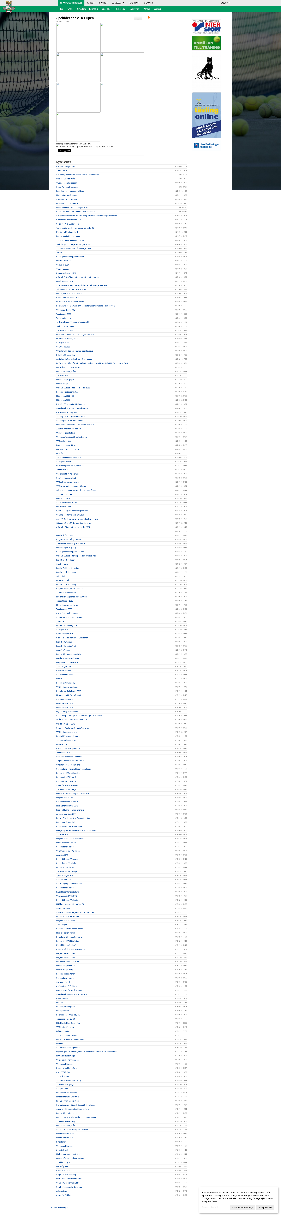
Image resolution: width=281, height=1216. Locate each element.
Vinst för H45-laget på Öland (68, 765)
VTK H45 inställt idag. (65, 1027)
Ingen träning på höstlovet (67, 711)
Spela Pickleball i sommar (67, 187)
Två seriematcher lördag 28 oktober (71, 289)
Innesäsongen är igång (66, 548)
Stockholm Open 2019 (65, 724)
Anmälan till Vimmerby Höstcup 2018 (71, 994)
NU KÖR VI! (61, 453)
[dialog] (238, 1200)
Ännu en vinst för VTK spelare (68, 429)
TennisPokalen (62, 470)
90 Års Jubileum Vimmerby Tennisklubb (73, 322)
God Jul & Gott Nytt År (65, 179)
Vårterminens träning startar (68, 1048)
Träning (102, 3)
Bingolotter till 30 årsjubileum (68, 539)
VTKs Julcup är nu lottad (66, 502)
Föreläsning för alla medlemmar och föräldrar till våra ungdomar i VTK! (85, 306)
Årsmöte (60, 621)
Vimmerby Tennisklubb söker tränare (71, 437)
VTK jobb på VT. (63, 1088)
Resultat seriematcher (65, 974)
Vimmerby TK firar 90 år (66, 310)
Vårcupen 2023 (62, 343)
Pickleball (60, 679)
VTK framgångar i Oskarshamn (69, 884)
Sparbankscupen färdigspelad (69, 1187)
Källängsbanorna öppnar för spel (70, 552)
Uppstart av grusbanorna (66, 195)
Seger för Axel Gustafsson (67, 224)
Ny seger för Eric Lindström (67, 1097)
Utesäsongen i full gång (66, 433)
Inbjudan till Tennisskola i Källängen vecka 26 (75, 334)
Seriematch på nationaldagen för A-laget (73, 769)
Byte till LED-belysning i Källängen (70, 404)
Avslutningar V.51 (63, 666)
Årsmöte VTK (61, 170)
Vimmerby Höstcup (64, 1064)
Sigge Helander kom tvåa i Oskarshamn (73, 638)
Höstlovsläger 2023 (64, 281)
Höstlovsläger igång (64, 970)
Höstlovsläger (62, 384)
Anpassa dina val (210, 1207)
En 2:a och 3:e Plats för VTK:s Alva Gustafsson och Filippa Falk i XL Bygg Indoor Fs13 (92, 363)
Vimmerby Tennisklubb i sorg (68, 1080)
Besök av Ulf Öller (63, 670)
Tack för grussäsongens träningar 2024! (73, 244)
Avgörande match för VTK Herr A (70, 761)
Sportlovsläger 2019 (64, 875)
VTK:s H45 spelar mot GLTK (67, 1183)
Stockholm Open (63, 1162)
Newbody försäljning (65, 535)
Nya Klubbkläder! (63, 507)
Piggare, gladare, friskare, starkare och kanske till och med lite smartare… (87, 1052)
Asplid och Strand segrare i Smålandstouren (75, 912)
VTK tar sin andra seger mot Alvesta (71, 486)
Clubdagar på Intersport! (66, 183)
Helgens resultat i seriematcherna (70, 839)
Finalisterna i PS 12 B (65, 1134)
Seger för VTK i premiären (67, 785)
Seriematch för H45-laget (66, 871)
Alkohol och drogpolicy (66, 593)
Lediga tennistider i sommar (68, 236)
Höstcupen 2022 (63, 400)
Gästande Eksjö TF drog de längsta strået (73, 523)
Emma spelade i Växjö (65, 1056)
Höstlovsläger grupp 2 (65, 379)
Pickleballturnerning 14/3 (66, 625)
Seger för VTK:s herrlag (66, 1175)
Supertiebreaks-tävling (65, 1121)
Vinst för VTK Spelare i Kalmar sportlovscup (74, 351)
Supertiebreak (62, 1150)
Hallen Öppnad (62, 1166)
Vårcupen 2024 (62, 265)
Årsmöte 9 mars (63, 650)
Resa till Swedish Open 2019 (68, 748)
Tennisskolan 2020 (64, 609)
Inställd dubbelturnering (66, 572)
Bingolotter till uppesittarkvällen (69, 589)
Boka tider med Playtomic (67, 412)
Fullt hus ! (60, 1043)
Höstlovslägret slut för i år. (67, 966)
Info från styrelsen (64, 261)
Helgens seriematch (64, 798)
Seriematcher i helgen (65, 847)
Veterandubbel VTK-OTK (66, 896)
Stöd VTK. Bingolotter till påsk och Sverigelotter (76, 556)
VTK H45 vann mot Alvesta (67, 687)
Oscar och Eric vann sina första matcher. (73, 1109)
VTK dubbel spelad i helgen (67, 482)
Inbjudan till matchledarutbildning (70, 191)
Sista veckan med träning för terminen (72, 1129)
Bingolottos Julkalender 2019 (68, 691)
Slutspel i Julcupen (64, 494)
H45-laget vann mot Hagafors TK (70, 904)
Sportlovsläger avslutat (66, 478)
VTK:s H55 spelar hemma (66, 1035)
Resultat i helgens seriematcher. (69, 929)
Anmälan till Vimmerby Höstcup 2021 (71, 543)
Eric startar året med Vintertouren (70, 1039)
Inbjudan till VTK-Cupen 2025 (68, 203)
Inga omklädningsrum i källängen (70, 810)
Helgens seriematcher (65, 920)
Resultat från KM (63, 1170)
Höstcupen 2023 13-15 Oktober (69, 293)
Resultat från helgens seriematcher (71, 949)
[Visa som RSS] (149, 18)
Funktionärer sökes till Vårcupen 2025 (72, 207)
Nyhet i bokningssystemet (67, 605)
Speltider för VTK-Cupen (75, 18)
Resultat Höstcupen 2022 (67, 392)
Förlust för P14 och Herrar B (67, 916)
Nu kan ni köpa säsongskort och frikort (72, 793)
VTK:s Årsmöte (62, 1076)
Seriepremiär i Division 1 (66, 699)
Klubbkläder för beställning (67, 892)
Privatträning (61, 744)
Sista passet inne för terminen (69, 457)
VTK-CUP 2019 (62, 834)
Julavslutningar (62, 1191)
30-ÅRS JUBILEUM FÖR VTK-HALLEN (71, 720)
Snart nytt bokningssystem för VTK (71, 416)
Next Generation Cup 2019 (67, 806)
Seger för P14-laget (64, 1195)
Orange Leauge (62, 269)
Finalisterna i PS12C (64, 1138)
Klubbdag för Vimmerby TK (67, 232)
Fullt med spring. (63, 1031)
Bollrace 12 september (65, 166)
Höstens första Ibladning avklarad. (70, 1158)
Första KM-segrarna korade (67, 736)
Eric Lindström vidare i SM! (67, 1101)
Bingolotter (61, 1142)
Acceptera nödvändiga (242, 1207)
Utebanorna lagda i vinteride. (68, 1154)
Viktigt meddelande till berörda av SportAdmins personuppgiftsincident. (86, 216)
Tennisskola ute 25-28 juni (67, 1019)
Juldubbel (60, 576)
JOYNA (59, 252)
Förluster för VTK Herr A (66, 777)
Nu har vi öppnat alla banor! (67, 449)
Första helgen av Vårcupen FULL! (70, 466)
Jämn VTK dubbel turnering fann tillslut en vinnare (77, 519)
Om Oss (90, 3)
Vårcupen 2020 (62, 629)
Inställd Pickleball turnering (67, 568)
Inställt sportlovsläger (65, 560)
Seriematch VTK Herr (65, 330)
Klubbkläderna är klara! (66, 945)
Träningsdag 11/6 (63, 318)
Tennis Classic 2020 (64, 601)
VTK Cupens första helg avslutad (70, 515)
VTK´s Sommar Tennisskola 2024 (70, 240)
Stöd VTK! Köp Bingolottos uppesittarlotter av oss (77, 277)
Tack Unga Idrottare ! (65, 326)
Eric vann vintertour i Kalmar (67, 961)
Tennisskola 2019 (63, 752)
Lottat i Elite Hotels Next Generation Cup (73, 818)
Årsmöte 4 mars (63, 908)
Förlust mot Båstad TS (65, 683)
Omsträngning (62, 564)
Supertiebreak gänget (65, 1084)
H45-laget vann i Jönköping (67, 658)
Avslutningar (61, 925)
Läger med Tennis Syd (65, 822)
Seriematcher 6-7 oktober (67, 986)
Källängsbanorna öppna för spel (70, 257)
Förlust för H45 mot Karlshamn (69, 773)
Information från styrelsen (67, 339)
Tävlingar (133, 3)
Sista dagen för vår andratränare (69, 420)
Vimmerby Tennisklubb (72, 3)
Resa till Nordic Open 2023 (67, 298)
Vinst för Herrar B (63, 879)
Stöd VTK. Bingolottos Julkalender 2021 (73, 527)
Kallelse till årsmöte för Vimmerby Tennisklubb (75, 211)
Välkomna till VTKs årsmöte (67, 474)
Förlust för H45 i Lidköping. (67, 941)
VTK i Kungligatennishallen (67, 1060)
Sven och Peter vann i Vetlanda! (69, 757)
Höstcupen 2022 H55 (65, 396)
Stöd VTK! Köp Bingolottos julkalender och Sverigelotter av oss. (83, 285)
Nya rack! (60, 1002)
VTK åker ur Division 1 (65, 675)
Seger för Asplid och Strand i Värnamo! (72, 728)
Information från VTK (65, 580)
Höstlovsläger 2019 (64, 703)
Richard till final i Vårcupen (67, 859)
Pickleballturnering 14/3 (66, 646)
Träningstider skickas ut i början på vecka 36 (75, 228)
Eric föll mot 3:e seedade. (67, 1093)
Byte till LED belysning (65, 355)
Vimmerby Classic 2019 (66, 740)
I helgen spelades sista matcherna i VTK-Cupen (76, 830)
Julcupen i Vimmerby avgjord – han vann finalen (76, 490)
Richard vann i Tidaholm (66, 863)
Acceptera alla (265, 1207)
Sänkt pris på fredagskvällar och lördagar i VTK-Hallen (79, 716)
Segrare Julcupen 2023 (66, 273)
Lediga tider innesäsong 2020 (68, 654)
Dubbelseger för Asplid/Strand (69, 990)
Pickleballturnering (64, 642)
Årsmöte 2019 (62, 855)
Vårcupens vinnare (64, 461)
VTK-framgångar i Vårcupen (68, 851)
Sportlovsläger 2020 (64, 634)
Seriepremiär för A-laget (66, 789)
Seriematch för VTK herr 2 (67, 802)
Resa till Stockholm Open (67, 1068)
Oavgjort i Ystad (63, 982)
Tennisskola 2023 (63, 314)
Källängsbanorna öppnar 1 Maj (69, 826)
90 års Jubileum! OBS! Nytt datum (70, 302)
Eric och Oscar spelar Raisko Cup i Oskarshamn (76, 1117)
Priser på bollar (62, 1011)
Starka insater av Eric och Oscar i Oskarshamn (75, 1105)
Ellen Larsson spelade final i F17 (69, 1179)
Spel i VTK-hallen (63, 1072)
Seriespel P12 (62, 375)
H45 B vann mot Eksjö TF (66, 843)
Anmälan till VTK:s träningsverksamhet (72, 408)
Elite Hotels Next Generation (68, 1023)
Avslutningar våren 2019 (66, 814)
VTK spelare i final (63, 441)
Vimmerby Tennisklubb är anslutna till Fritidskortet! (77, 175)
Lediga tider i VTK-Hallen (66, 1113)
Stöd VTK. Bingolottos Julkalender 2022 (73, 388)
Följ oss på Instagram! (65, 1007)
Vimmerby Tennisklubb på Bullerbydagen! (73, 248)
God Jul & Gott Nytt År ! (66, 371)
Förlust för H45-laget (65, 867)
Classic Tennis (62, 998)
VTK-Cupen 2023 (63, 347)
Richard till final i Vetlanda (67, 900)
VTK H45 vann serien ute (66, 732)
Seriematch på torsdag (66, 781)
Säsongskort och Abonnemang (69, 617)
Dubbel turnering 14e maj (66, 445)
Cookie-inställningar (59, 1208)
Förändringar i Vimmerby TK (68, 1015)
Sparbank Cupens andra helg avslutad (72, 511)
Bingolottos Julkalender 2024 (68, 220)
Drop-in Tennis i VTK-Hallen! (67, 662)
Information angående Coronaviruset (71, 597)
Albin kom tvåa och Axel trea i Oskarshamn (74, 359)
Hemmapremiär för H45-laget (68, 695)
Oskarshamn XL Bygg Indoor (68, 367)
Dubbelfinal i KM (63, 498)
